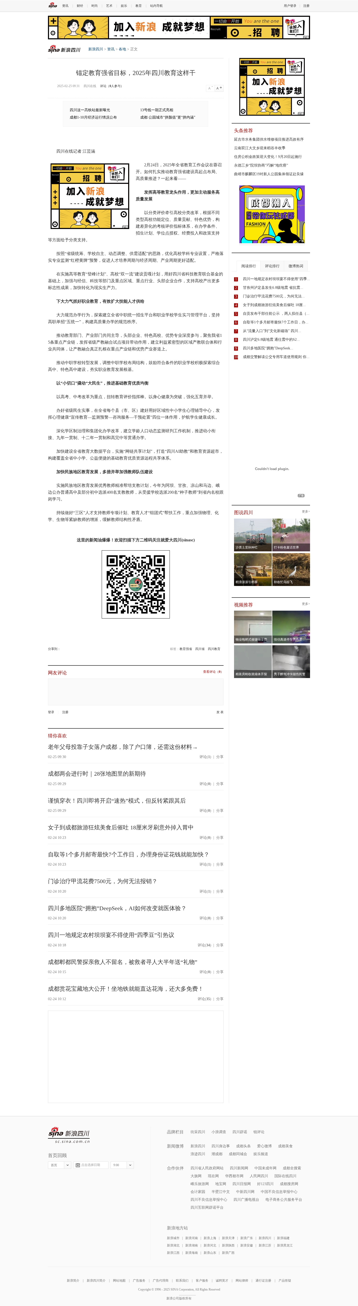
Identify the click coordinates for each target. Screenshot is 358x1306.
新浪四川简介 (96, 1280)
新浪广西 (228, 1253)
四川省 (200, 649)
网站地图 (119, 1280)
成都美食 (285, 1146)
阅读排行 (248, 266)
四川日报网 (241, 1184)
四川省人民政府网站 (207, 1168)
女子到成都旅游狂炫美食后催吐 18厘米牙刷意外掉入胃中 (121, 827)
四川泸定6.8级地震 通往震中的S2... (271, 340)
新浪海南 (191, 1253)
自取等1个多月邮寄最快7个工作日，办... (275, 322)
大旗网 (196, 1176)
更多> (306, 511)
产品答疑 (285, 1280)
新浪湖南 (191, 1245)
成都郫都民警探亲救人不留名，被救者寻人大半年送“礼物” (122, 962)
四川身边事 (220, 1146)
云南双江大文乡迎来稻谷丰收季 (259, 148)
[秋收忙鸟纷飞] (291, 555)
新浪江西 (173, 1253)
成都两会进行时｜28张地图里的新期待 (97, 773)
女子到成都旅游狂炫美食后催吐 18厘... (274, 305)
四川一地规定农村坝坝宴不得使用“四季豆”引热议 (111, 935)
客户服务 (202, 1280)
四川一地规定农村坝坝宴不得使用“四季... (276, 279)
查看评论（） (213, 672)
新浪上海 (210, 1238)
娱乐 (124, 6)
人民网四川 (259, 1176)
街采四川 (198, 1132)
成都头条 (243, 1146)
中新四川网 (245, 1192)
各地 (122, 49)
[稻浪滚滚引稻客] (253, 555)
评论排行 (272, 266)
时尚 (94, 6)
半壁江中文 (220, 1192)
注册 (306, 6)
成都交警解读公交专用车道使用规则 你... (276, 357)
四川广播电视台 (246, 1200)
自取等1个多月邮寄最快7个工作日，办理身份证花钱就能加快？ (128, 854)
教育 (138, 6)
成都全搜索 (292, 1168)
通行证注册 (263, 1280)
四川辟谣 (239, 1132)
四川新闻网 (239, 1168)
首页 (54, 1165)
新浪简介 (73, 1280)
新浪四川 (64, 49)
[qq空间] (62, 649)
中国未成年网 (265, 1168)
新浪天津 (228, 1238)
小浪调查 (218, 1132)
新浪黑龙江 (285, 1245)
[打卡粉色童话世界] (291, 520)
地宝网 (220, 1184)
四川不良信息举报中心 (209, 1200)
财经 (80, 6)
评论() (205, 757)
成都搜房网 (289, 1184)
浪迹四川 (198, 1154)
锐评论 (258, 1132)
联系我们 (182, 1280)
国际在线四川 (285, 1176)
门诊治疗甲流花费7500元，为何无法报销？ (103, 881)
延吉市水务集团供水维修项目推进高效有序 (269, 139)
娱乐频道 (260, 1154)
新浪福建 (283, 1238)
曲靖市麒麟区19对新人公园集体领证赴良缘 (269, 174)
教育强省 (186, 649)
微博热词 (296, 266)
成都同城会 (238, 1154)
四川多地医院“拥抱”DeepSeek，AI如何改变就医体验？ (117, 908)
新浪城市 (173, 1238)
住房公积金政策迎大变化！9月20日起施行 (268, 157)
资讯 (65, 6)
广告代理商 (161, 1280)
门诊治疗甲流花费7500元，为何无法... (274, 296)
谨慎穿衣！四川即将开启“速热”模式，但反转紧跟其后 (117, 800)
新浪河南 (191, 1238)
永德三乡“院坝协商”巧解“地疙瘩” (261, 165)
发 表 (220, 712)
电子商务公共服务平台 (283, 1200)
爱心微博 (264, 1146)
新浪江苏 (265, 1245)
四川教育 (214, 649)
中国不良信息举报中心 (279, 1192)
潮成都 (217, 1154)
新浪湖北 (173, 1245)
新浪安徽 (246, 1245)
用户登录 (290, 6)
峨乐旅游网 (200, 1184)
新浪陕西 (228, 1245)
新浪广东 (246, 1238)
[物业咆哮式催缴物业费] (267, 612)
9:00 (116, 1165)
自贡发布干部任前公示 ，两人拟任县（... (276, 314)
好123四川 (265, 1184)
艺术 (109, 6)
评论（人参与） (112, 86)
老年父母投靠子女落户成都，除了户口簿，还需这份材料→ (123, 747)
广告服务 (139, 1280)
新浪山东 (210, 1253)
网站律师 (242, 1280)
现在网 (213, 1176)
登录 (51, 712)
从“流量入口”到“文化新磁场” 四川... (272, 331)
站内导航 (156, 6)
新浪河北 (210, 1245)
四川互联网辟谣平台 (207, 1207)
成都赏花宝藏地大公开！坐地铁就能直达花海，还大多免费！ (126, 988)
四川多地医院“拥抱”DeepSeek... (268, 348)
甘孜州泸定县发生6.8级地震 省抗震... (273, 288)
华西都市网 (234, 1176)
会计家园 (198, 1192)
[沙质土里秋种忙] (253, 520)
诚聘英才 (222, 1280)
